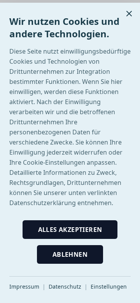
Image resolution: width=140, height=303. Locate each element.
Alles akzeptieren (70, 229)
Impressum (24, 286)
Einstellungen (109, 286)
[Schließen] (129, 13)
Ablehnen (70, 254)
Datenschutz (65, 286)
